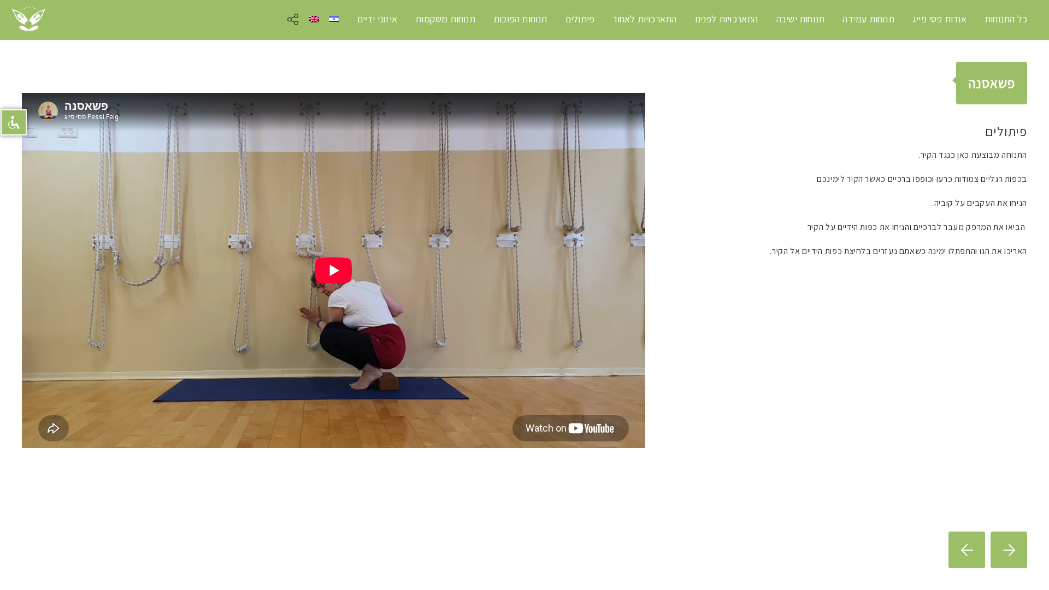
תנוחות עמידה (868, 19)
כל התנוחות (1006, 19)
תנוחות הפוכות (520, 19)
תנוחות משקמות (445, 19)
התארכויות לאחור (644, 19)
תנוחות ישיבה (800, 19)
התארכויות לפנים (726, 19)
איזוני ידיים (377, 19)
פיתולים (579, 19)
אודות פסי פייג (939, 19)
